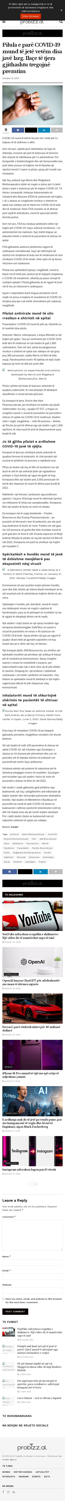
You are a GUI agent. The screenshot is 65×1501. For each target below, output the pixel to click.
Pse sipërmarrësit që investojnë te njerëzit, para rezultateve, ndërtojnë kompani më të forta (38, 1384)
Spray (7, 862)
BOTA (47, 1476)
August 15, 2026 (12, 1174)
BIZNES (6, 1472)
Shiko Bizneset (30, 16)
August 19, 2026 (12, 988)
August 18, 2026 (12, 1035)
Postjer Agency (9, 1459)
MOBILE (8, 1067)
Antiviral (14, 834)
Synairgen (30, 862)
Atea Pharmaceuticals (33, 834)
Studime (17, 862)
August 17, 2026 (12, 1081)
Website (7, 1285)
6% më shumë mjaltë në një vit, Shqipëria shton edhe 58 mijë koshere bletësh (39, 1367)
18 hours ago (26, 1340)
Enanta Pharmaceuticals (16, 839)
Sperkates (48, 857)
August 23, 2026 (12, 942)
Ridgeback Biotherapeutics (27, 853)
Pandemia (9, 848)
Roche (47, 853)
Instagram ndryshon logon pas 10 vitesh (29, 1169)
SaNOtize (8, 857)
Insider (14, 827)
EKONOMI (24, 1476)
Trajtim (42, 862)
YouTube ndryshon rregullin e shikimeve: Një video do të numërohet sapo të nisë (39, 1332)
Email (6, 1270)
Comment (9, 1216)
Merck (45, 843)
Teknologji (11, 928)
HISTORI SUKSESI (23, 1472)
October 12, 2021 (10, 78)
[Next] (35, 1184)
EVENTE (36, 1476)
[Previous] (29, 1184)
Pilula (6, 853)
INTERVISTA (8, 1476)
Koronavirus (33, 843)
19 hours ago (26, 1357)
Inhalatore (18, 843)
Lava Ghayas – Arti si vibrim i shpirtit (39, 1398)
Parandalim (23, 848)
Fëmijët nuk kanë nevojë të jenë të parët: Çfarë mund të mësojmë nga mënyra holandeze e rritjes (37, 1349)
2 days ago (25, 1374)
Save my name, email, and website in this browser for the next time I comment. (34, 1301)
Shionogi (21, 857)
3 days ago (25, 1402)
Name (6, 1256)
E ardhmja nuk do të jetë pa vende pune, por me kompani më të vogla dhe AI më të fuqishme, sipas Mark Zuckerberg (32, 1123)
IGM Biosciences (48, 839)
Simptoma (34, 857)
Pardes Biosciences (42, 848)
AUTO (7, 1021)
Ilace (6, 843)
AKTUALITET (42, 1472)
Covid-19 (52, 834)
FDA (34, 839)
